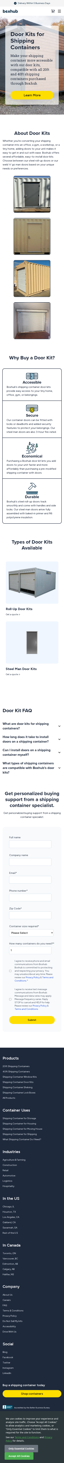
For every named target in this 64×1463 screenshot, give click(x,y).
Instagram (8, 1368)
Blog (5, 1352)
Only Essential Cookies (21, 1448)
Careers (7, 1300)
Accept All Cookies (19, 1456)
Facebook (8, 1357)
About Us (7, 1294)
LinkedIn (7, 1373)
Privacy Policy (33, 977)
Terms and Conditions (27, 1437)
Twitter (6, 1362)
